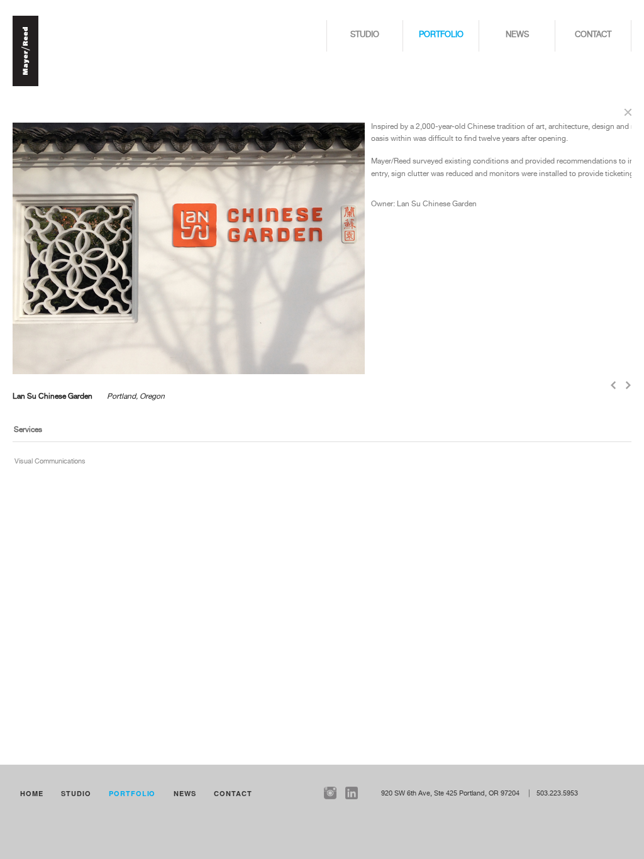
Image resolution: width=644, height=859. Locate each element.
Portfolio (441, 35)
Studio (364, 35)
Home (31, 793)
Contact (593, 35)
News (517, 35)
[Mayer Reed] (25, 84)
